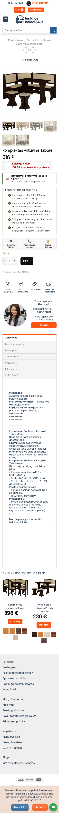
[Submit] (53, 30)
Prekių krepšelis (12, 742)
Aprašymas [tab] (11, 337)
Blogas (6, 757)
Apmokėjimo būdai (14, 678)
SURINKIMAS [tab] (11, 375)
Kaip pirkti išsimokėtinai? (17, 673)
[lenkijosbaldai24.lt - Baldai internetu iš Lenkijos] (29, 19)
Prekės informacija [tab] (15, 344)
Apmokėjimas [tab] (12, 356)
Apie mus (8, 705)
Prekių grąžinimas (13, 710)
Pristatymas (10, 667)
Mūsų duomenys (12, 699)
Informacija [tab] (11, 369)
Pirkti (26, 260)
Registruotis (9, 731)
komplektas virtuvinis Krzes (15, 606)
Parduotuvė (15, 40)
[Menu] (6, 19)
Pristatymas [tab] (11, 350)
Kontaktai (8, 661)
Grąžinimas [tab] (11, 362)
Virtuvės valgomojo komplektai (33, 42)
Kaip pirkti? (9, 689)
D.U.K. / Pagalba (12, 748)
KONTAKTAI (15, 3)
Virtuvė (31, 40)
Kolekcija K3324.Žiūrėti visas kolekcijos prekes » (30, 165)
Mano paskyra (11, 736)
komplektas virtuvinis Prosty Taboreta (43, 608)
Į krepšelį (15, 621)
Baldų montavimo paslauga (19, 716)
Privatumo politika (13, 721)
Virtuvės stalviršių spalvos (18, 763)
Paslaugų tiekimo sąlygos (18, 684)
